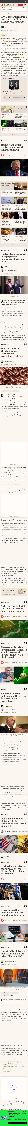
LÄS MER (17, 1123)
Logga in (20, 4)
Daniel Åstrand (9, 728)
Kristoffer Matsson (10, 270)
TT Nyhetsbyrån (9, 267)
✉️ (16, 270)
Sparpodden (8, 27)
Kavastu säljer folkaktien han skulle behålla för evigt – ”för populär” (14, 8)
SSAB (2, 557)
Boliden (3, 586)
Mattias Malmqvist (9, 380)
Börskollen (7, 155)
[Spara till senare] (15, 30)
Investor (14, 1033)
